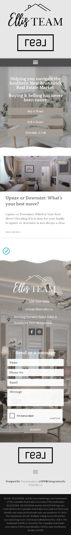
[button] (35, 62)
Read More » (13, 232)
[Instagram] (39, 332)
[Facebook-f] (32, 332)
